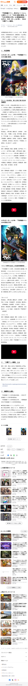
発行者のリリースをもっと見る (14, 523)
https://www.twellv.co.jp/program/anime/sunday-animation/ (14, 385)
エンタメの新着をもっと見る (14, 587)
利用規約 (3, 670)
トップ (2, 648)
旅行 (14, 5)
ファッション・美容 (21, 5)
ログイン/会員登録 (22, 1)
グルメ (10, 5)
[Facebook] (8, 455)
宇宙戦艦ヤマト (20, 449)
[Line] (14, 455)
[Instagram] (15, 680)
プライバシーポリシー (7, 673)
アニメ (13, 449)
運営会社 (3, 664)
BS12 (9, 449)
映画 (2, 452)
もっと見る (23, 531)
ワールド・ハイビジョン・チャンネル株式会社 (11, 25)
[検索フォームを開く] (15, 2)
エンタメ (6, 5)
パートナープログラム (7, 667)
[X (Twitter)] (11, 455)
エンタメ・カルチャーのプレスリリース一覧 (16, 648)
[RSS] (18, 680)
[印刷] (17, 455)
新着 (2, 5)
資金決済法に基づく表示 (8, 675)
